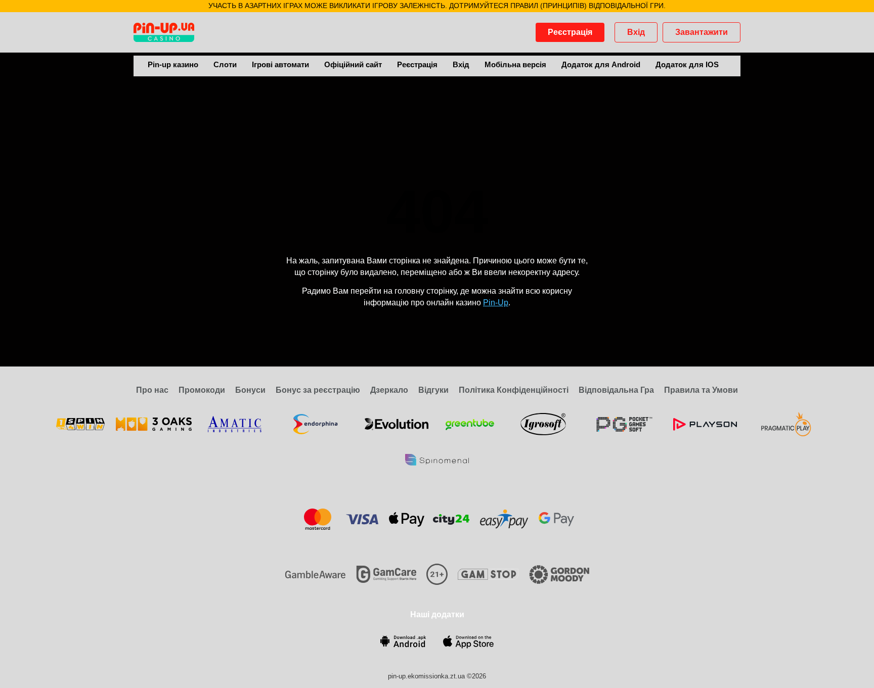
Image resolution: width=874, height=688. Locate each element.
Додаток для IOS (687, 64)
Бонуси (250, 390)
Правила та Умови (701, 390)
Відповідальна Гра (616, 390)
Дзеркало (389, 390)
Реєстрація (570, 32)
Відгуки (433, 390)
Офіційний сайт (353, 64)
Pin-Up (495, 302)
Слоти (225, 64)
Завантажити (701, 32)
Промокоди (202, 390)
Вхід (636, 32)
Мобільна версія (515, 64)
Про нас (152, 390)
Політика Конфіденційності (514, 390)
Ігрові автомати (280, 64)
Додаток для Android (600, 64)
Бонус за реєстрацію (318, 390)
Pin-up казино (173, 64)
